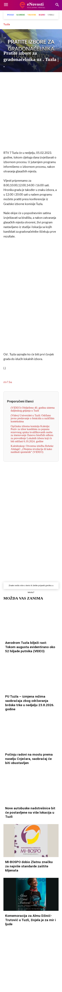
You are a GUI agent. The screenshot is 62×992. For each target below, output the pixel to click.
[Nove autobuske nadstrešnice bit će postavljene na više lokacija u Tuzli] (31, 786)
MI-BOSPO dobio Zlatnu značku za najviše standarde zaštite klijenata (29, 866)
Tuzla (6, 24)
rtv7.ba (7, 382)
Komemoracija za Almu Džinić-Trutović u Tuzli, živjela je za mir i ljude (30, 920)
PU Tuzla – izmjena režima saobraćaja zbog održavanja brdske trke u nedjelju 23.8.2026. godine (29, 702)
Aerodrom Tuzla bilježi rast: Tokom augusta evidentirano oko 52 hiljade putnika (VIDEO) (30, 647)
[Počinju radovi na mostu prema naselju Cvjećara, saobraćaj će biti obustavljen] (31, 733)
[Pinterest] (46, 78)
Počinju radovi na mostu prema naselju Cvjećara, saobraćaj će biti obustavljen (29, 758)
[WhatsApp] (30, 78)
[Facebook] (6, 78)
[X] (14, 78)
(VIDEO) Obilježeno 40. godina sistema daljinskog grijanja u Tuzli (33, 409)
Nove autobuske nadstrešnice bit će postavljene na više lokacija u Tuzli (30, 812)
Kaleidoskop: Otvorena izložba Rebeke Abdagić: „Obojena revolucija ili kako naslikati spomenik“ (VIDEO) (32, 448)
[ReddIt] (54, 78)
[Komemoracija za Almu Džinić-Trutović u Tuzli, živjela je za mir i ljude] (31, 894)
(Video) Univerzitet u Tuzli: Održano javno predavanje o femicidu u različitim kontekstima (32, 418)
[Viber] (22, 78)
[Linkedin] (38, 78)
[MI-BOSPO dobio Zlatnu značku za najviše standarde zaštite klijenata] (31, 840)
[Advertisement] (31, 114)
